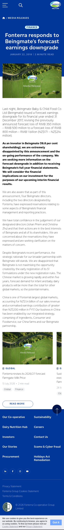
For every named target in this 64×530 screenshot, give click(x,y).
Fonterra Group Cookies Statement (20, 491)
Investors (8, 437)
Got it (56, 522)
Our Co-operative (13, 417)
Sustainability (42, 417)
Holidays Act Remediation (42, 458)
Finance (32, 27)
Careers (39, 427)
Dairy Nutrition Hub (14, 427)
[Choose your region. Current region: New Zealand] (13, 5)
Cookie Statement (10, 526)
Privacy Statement (11, 486)
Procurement (10, 456)
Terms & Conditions (12, 496)
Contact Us (41, 437)
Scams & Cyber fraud (47, 446)
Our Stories (9, 446)
